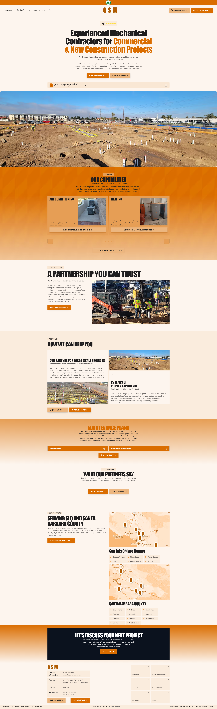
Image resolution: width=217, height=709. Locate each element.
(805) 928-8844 (68, 673)
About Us (47, 10)
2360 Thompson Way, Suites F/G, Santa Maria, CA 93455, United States (75, 681)
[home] (110, 10)
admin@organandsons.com (72, 675)
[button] (10, 10)
